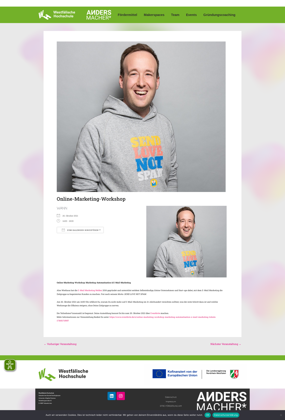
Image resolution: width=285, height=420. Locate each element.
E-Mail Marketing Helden (89, 290)
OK (207, 415)
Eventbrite (155, 313)
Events (191, 15)
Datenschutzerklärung (226, 415)
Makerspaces (154, 15)
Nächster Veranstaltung (225, 344)
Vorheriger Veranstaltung (60, 344)
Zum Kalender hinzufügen (82, 230)
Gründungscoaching (219, 15)
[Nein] (281, 415)
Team (175, 15)
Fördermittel (127, 15)
